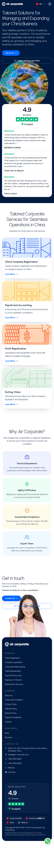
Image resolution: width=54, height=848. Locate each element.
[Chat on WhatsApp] (47, 841)
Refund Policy (11, 713)
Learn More (10, 274)
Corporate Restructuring (15, 667)
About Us (9, 695)
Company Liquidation (13, 662)
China (12, 823)
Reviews (8, 737)
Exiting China (12, 392)
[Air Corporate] (17, 644)
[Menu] (49, 4)
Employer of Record (13, 680)
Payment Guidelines (13, 717)
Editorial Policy (11, 709)
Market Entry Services (14, 684)
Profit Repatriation (15, 348)
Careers (8, 722)
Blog (7, 733)
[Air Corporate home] (12, 4)
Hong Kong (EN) (16, 818)
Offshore (24, 823)
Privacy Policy (11, 704)
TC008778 (41, 835)
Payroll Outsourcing (13, 675)
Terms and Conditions (14, 700)
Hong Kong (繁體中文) (37, 818)
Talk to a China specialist (28, 61)
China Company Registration (21, 261)
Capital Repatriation (13, 671)
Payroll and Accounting (18, 305)
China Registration (12, 658)
